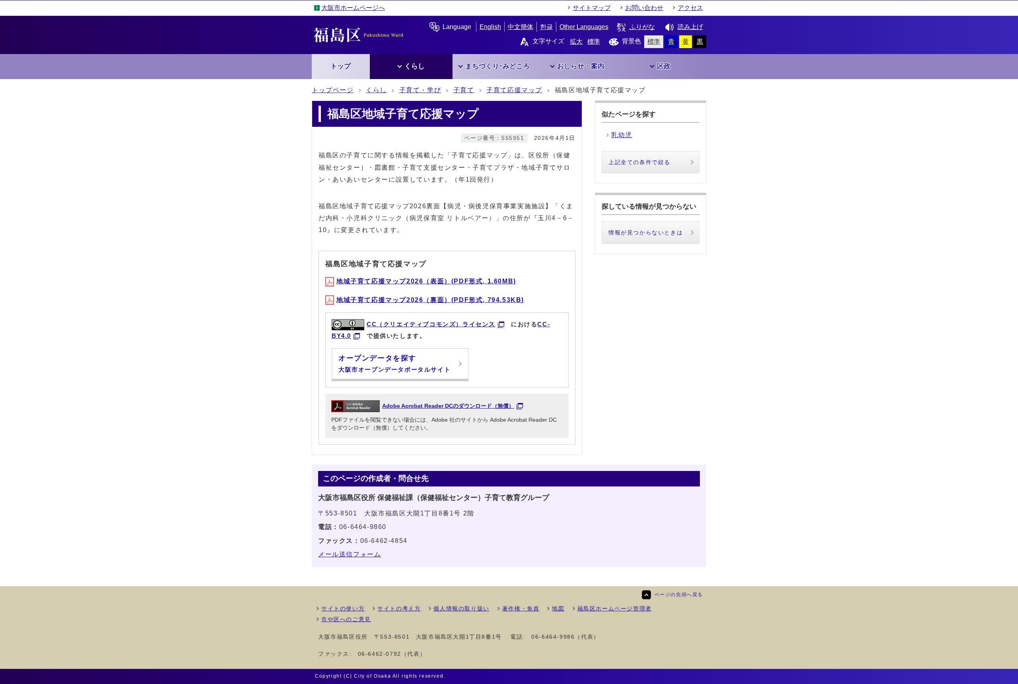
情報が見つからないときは (645, 232)
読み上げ (690, 26)
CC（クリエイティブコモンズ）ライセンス (431, 324)
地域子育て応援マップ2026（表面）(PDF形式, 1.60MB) (426, 281)
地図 (558, 608)
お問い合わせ (644, 7)
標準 (593, 41)
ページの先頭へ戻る (679, 594)
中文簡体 (520, 26)
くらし (376, 90)
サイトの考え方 (399, 608)
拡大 (576, 41)
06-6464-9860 (363, 526)
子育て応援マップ (514, 90)
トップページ (333, 90)
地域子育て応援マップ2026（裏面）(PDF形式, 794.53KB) (430, 299)
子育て (463, 90)
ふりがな (642, 26)
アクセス (690, 7)
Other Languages (584, 26)
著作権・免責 (521, 608)
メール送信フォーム (349, 554)
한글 (546, 26)
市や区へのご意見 (346, 619)
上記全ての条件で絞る (639, 162)
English (490, 26)
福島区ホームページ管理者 (614, 608)
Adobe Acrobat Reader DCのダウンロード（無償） (448, 406)
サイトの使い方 (343, 608)
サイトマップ (592, 7)
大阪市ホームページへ (353, 7)
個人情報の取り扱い (461, 608)
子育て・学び (420, 90)
